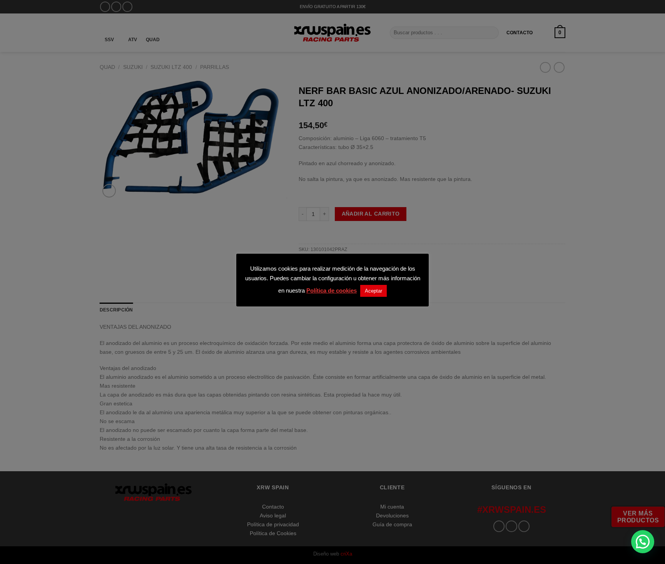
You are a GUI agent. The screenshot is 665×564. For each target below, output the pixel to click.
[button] (642, 541)
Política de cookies (331, 290)
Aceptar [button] (373, 291)
